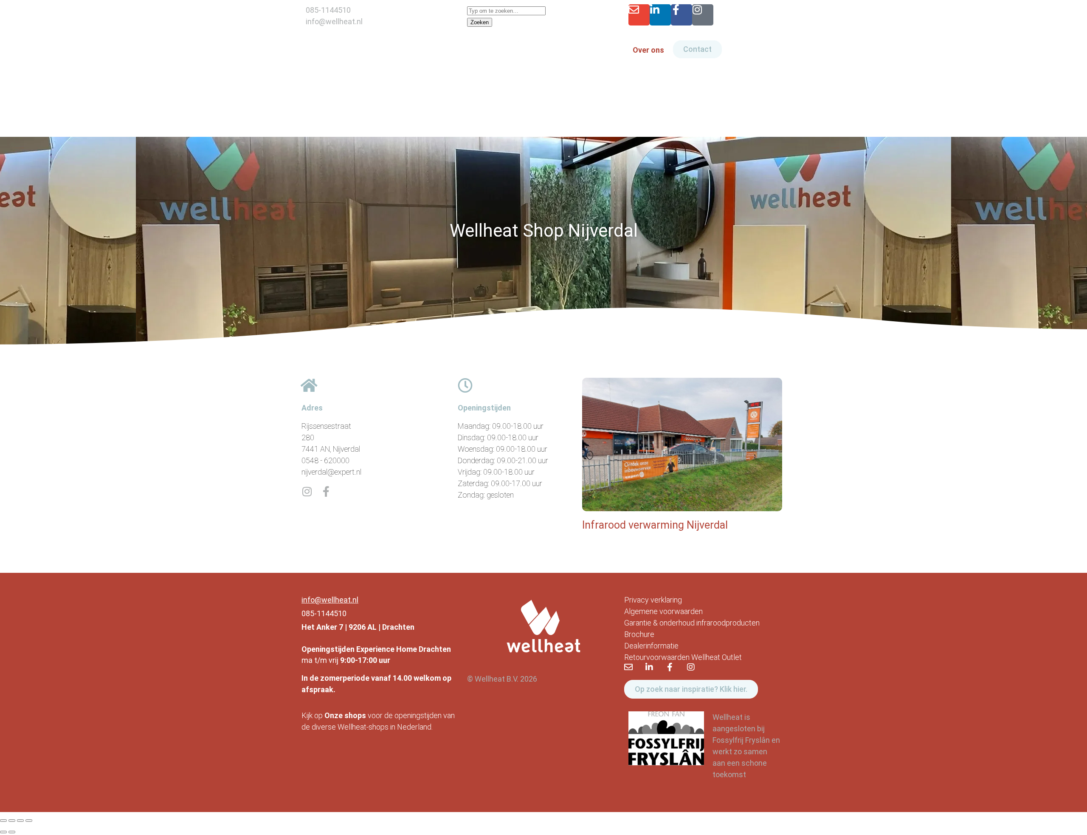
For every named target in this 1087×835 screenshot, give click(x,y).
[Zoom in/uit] (3, 820)
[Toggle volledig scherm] (11, 820)
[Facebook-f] (681, 14)
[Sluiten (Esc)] (28, 820)
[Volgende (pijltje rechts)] (11, 832)
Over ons (648, 49)
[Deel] (20, 820)
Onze (333, 715)
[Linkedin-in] (660, 14)
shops (355, 715)
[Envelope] (639, 14)
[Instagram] (702, 14)
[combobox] (506, 10)
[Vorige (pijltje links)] (3, 832)
